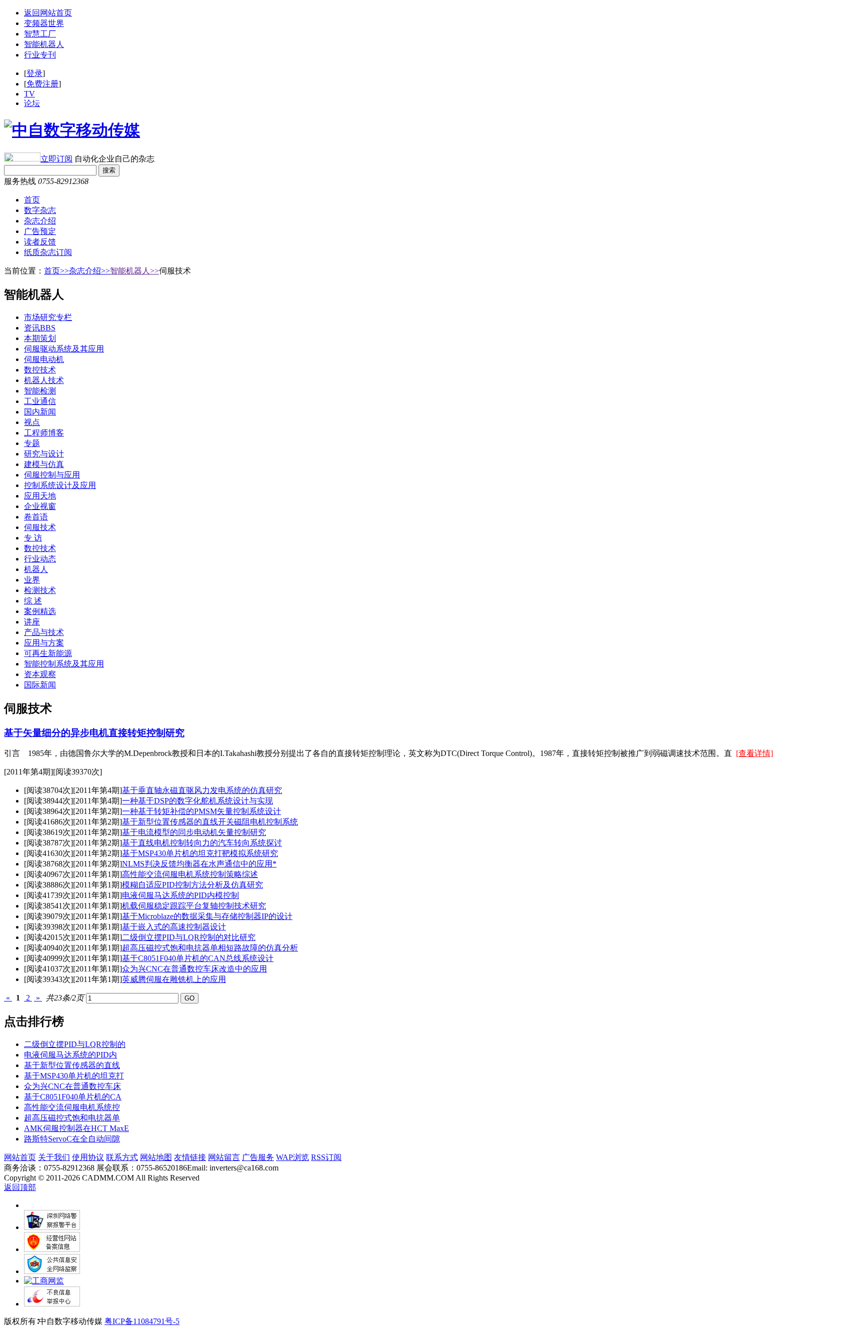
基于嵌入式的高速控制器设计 (174, 926)
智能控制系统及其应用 (64, 664)
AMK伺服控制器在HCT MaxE (76, 1128)
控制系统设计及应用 (60, 485)
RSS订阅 (326, 1157)
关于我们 (54, 1157)
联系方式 (122, 1157)
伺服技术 (40, 527)
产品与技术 (44, 632)
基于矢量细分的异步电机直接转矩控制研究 (94, 733)
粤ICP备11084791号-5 (142, 1321)
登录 (34, 73)
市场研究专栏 (48, 317)
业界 (32, 580)
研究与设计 (44, 454)
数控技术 (40, 370)
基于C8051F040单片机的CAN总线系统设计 (198, 958)
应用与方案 (44, 642)
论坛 (32, 103)
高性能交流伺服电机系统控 (72, 1107)
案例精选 (40, 611)
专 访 (33, 538)
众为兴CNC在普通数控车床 (72, 1086)
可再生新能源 (48, 653)
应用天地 (40, 496)
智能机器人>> (134, 270)
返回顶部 (20, 1187)
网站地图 (156, 1157)
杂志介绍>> (89, 270)
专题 (32, 443)
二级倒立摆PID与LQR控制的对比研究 (189, 937)
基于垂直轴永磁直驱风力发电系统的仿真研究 (202, 790)
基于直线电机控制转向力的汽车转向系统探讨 (202, 842)
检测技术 (40, 590)
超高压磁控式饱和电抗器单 (72, 1118)
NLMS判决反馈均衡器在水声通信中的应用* (199, 864)
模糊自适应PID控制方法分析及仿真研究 (192, 884)
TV (29, 94)
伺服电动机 (44, 359)
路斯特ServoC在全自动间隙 (72, 1138)
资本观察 (40, 674)
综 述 (33, 600)
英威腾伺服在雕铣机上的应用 (174, 979)
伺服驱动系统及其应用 (64, 348)
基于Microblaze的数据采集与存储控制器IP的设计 (207, 916)
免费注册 (42, 84)
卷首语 (36, 516)
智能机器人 (44, 44)
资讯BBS (40, 328)
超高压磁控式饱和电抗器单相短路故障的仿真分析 (210, 948)
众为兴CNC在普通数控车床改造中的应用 (194, 968)
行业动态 (40, 558)
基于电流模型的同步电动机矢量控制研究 (194, 832)
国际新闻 (40, 684)
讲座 (32, 622)
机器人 (36, 569)
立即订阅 (56, 158)
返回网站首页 (48, 12)
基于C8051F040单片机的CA (73, 1096)
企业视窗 (40, 506)
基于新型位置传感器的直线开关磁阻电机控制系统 (210, 822)
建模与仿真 (44, 464)
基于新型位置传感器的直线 (72, 1065)
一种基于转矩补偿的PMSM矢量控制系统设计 (201, 811)
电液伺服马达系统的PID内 (70, 1054)
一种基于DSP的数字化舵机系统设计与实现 (197, 800)
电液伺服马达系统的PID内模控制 (180, 895)
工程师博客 (44, 432)
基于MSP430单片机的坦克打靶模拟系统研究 (200, 853)
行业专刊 (40, 54)
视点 (32, 422)
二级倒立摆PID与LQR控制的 (75, 1044)
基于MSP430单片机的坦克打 (74, 1076)
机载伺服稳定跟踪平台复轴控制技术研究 (194, 906)
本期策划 (40, 338)
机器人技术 (44, 380)
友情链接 (190, 1157)
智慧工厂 (40, 34)
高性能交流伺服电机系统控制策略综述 (190, 874)
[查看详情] (754, 753)
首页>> (56, 270)
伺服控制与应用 (52, 474)
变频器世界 (44, 23)
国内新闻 (40, 412)
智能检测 (40, 390)
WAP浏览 (292, 1157)
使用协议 (88, 1157)
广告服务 (258, 1157)
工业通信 (40, 401)
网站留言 (224, 1157)
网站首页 (20, 1157)
